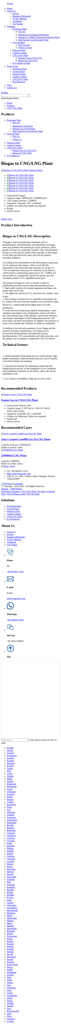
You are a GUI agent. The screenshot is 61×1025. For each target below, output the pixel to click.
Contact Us (12, 87)
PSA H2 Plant (33, 494)
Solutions (11, 26)
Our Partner (17, 24)
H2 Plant (41, 491)
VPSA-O (17, 139)
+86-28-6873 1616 (15, 571)
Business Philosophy (21, 16)
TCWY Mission (19, 18)
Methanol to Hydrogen (22, 126)
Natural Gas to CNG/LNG (30, 58)
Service (15, 13)
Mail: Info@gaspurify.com (18, 473)
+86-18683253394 (15, 620)
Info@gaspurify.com (16, 598)
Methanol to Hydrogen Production (33, 35)
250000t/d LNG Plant (13, 455)
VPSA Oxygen (25, 47)
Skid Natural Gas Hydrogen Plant (33, 40)
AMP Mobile (16, 489)
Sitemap (4, 489)
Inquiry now (7, 219)
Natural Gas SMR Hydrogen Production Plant (38, 37)
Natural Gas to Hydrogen (23, 128)
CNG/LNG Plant (20, 55)
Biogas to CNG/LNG (28, 60)
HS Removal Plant (21, 63)
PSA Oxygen (24, 45)
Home (9, 8)
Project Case (12, 66)
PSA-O (16, 136)
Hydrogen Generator (10, 491)
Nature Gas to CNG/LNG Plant (19, 400)
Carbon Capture (19, 53)
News (9, 85)
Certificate (17, 21)
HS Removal (18, 82)
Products (11, 105)
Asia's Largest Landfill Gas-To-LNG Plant (25, 439)
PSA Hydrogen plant (16, 494)
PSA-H (22, 31)
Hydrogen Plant (19, 29)
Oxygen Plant (18, 42)
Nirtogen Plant (19, 50)
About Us (11, 11)
